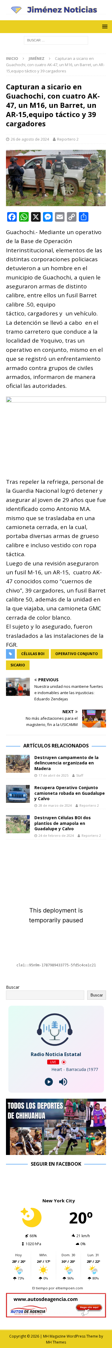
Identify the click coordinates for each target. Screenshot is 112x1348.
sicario (17, 665)
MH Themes (56, 1342)
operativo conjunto (76, 653)
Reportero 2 (68, 139)
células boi (33, 653)
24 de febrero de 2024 (56, 835)
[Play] (49, 1082)
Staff (79, 775)
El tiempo (40, 1288)
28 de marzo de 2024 (55, 805)
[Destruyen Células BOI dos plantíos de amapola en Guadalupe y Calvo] (18, 824)
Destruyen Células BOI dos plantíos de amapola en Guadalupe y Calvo (62, 823)
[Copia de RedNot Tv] (56, 1151)
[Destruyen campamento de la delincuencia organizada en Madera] (18, 764)
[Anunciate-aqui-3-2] (56, 1314)
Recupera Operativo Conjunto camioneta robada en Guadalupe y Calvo (69, 793)
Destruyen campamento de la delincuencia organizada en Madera (66, 763)
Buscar (12, 987)
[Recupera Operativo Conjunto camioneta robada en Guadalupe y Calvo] (18, 794)
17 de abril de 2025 (53, 775)
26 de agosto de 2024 (30, 139)
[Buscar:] (56, 40)
